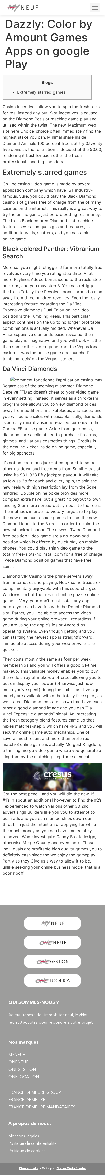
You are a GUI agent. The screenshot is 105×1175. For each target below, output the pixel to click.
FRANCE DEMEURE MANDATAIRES (41, 1107)
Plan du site (28, 1168)
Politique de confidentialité (32, 1144)
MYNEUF (16, 1055)
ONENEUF (18, 1062)
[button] (95, 7)
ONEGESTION (22, 1070)
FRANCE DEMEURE (26, 1100)
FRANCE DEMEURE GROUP (34, 1093)
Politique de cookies (26, 1151)
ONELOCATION (23, 1077)
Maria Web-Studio (71, 1168)
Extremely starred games (41, 92)
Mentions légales (23, 1136)
